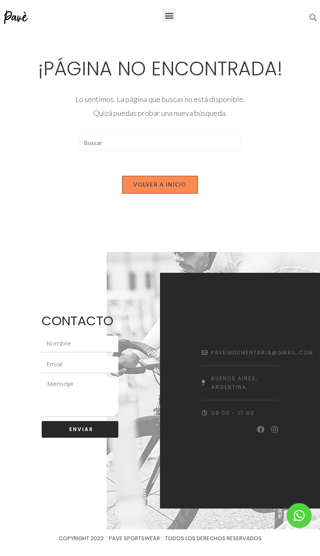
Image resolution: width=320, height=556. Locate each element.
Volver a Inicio (160, 184)
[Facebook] (261, 429)
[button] (169, 15)
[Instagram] (274, 429)
